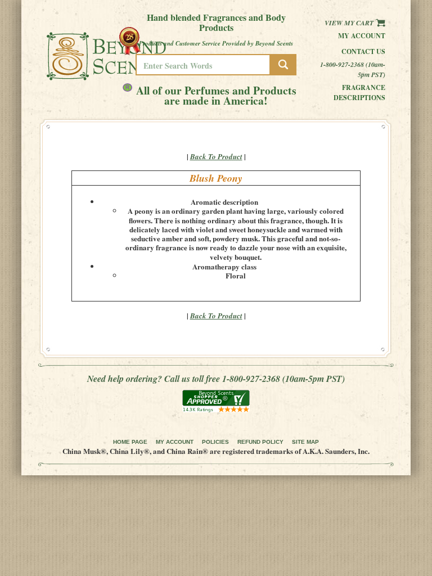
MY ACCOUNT (175, 442)
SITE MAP (305, 442)
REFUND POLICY (260, 442)
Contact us (363, 51)
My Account (361, 35)
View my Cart (350, 23)
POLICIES (215, 442)
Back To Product (216, 156)
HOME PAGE (130, 442)
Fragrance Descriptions (359, 92)
